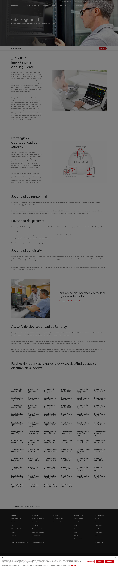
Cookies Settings (90, 561)
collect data (27, 560)
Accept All (109, 561)
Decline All (100, 561)
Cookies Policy (73, 565)
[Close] (115, 557)
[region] (59, 561)
